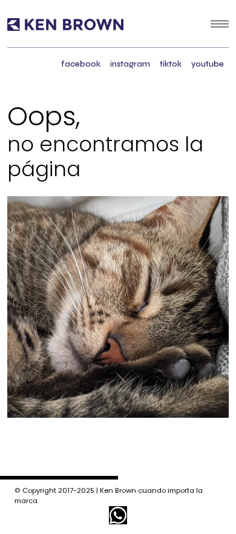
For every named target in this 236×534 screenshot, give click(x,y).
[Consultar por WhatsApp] (118, 515)
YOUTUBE (207, 64)
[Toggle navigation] (220, 24)
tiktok (171, 64)
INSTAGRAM (130, 64)
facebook (80, 64)
